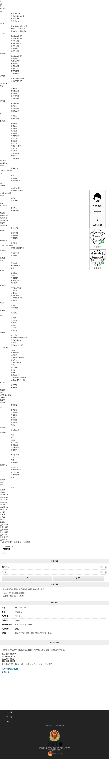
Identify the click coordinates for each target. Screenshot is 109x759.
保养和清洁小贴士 (10, 669)
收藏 (26, 578)
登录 (3, 537)
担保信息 (6, 672)
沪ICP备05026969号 (54, 750)
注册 (7, 537)
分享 (78, 578)
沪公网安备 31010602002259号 (57, 753)
